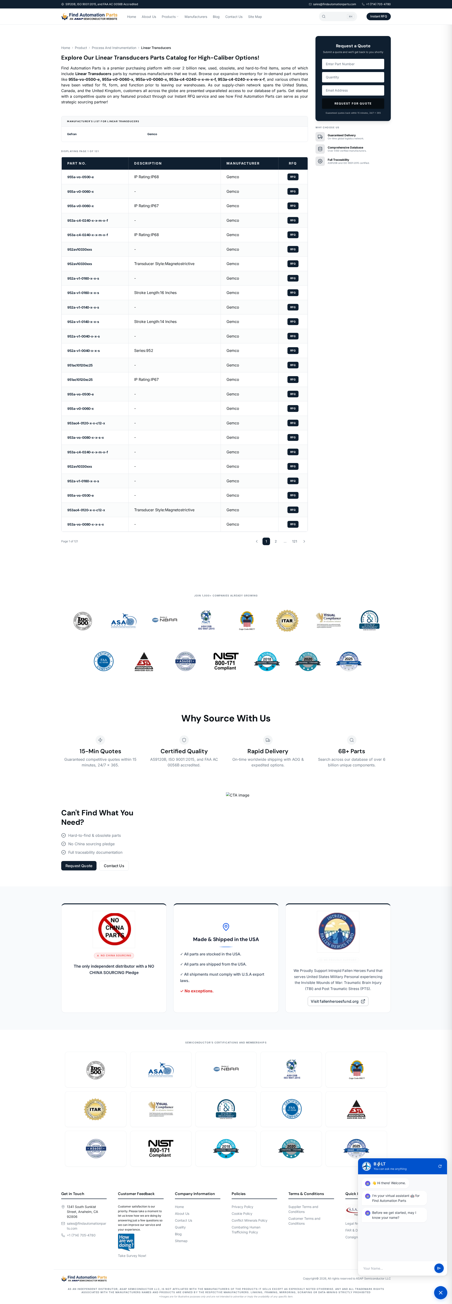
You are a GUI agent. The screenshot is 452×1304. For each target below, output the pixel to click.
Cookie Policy (242, 1213)
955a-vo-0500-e (80, 177)
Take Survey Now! (132, 1256)
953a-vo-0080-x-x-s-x (85, 437)
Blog (216, 17)
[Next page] (304, 541)
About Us (149, 17)
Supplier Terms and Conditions (303, 1209)
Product (81, 48)
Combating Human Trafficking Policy (246, 1229)
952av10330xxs (79, 249)
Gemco (152, 134)
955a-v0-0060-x (80, 191)
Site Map (255, 17)
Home (131, 17)
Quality (180, 1227)
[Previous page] (257, 541)
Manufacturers (196, 17)
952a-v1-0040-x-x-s (83, 336)
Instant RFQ (378, 16)
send (439, 1268)
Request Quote (78, 865)
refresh (440, 1166)
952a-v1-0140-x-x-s (83, 307)
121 (294, 541)
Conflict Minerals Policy (249, 1220)
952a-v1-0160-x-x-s (83, 278)
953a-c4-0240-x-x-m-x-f (87, 220)
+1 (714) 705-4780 (378, 4)
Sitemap (181, 1241)
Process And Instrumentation (114, 48)
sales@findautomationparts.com (334, 4)
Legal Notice (355, 1223)
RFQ (293, 176)
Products (169, 17)
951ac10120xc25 (80, 365)
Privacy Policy (242, 1207)
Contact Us (233, 17)
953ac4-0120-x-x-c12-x (86, 423)
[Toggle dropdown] (177, 16)
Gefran (72, 134)
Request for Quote (353, 103)
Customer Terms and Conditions (304, 1220)
